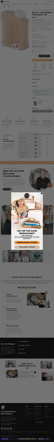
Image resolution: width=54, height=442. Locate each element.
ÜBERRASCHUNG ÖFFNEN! (27, 243)
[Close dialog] (42, 193)
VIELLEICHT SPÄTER (27, 247)
